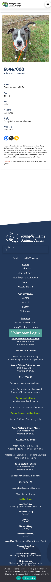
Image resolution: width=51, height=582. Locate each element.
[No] (47, 573)
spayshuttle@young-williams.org (26, 488)
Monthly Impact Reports (25, 277)
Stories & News (25, 273)
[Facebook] (6, 138)
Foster (25, 307)
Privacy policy (29, 578)
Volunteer (25, 311)
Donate (25, 298)
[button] (48, 4)
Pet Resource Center (25, 322)
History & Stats (25, 286)
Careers (25, 282)
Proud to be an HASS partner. (25, 258)
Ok (18, 578)
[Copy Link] (16, 138)
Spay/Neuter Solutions (25, 327)
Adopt (25, 302)
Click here (7, 161)
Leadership (25, 268)
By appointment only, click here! (25, 475)
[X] (11, 138)
